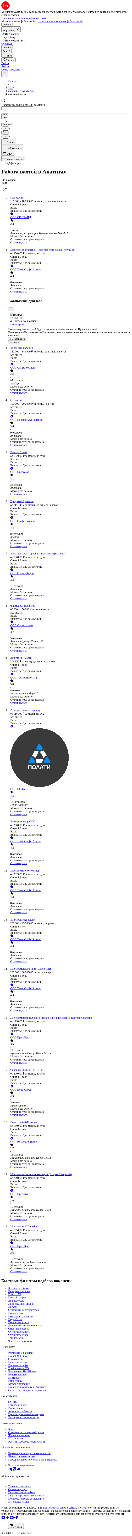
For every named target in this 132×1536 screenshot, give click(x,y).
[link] (7, 55)
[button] (5, 63)
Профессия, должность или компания (23, 104)
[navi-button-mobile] (4, 74)
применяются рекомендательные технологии (69, 1507)
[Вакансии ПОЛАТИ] (69, 758)
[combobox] (17, 108)
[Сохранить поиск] (4, 116)
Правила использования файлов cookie (60, 21)
